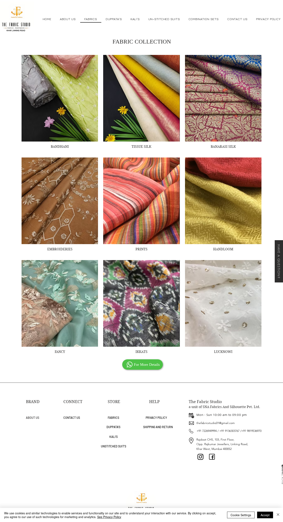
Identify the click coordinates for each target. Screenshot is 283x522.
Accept (265, 515)
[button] (279, 261)
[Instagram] (200, 457)
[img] (141, 103)
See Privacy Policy (109, 517)
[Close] (278, 515)
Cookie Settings (241, 515)
